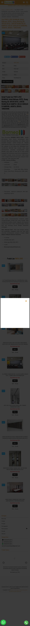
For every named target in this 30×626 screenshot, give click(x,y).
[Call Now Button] (26, 623)
